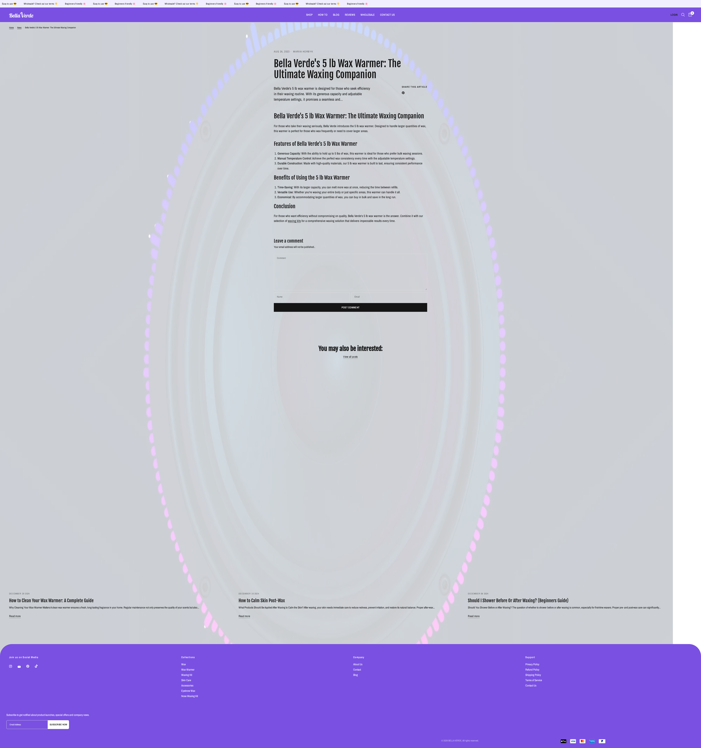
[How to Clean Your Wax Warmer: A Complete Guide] (121, 476)
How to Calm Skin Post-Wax (262, 600)
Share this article (414, 87)
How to (322, 15)
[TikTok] (39, 666)
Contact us (387, 15)
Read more (15, 616)
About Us (357, 664)
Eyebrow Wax (188, 691)
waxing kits (294, 221)
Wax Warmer (187, 669)
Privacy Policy (532, 664)
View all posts (350, 356)
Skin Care (186, 680)
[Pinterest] (30, 666)
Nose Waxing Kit (189, 696)
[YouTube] (22, 667)
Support (530, 657)
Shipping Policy (533, 675)
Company (358, 657)
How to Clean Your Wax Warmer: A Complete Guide (51, 600)
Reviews (350, 15)
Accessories (187, 685)
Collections (188, 657)
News (19, 27)
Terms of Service (533, 680)
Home (11, 27)
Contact (357, 669)
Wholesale (368, 15)
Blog (336, 15)
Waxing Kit (186, 675)
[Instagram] (13, 666)
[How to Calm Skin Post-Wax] (351, 476)
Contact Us (530, 685)
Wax (183, 664)
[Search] (683, 14)
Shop (309, 15)
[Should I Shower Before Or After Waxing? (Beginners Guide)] (580, 476)
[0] (689, 14)
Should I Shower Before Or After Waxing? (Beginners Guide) (518, 600)
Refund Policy (532, 669)
